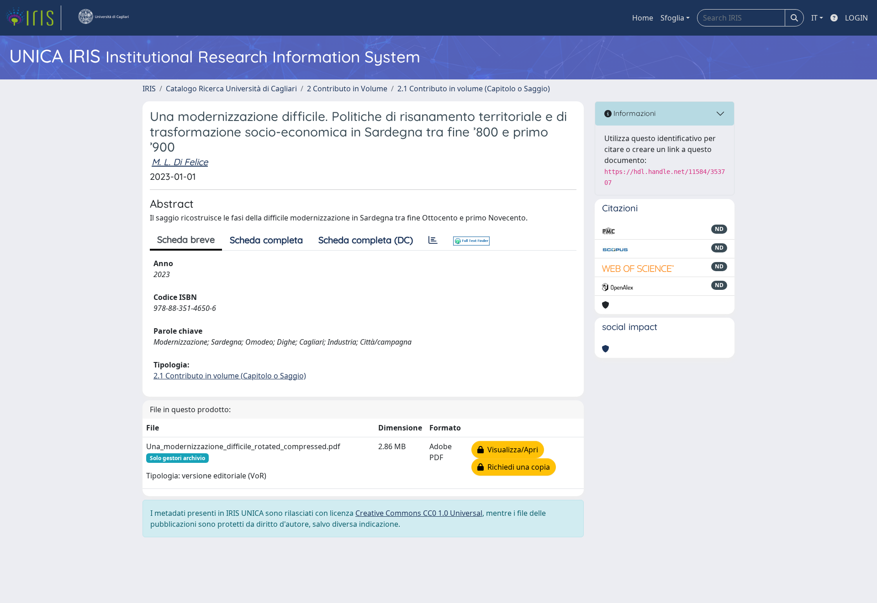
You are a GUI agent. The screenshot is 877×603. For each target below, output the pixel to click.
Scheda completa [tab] (266, 240)
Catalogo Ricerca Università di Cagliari (231, 89)
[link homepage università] (103, 17)
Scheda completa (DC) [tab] (365, 240)
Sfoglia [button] (672, 18)
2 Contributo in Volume (347, 89)
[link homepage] (33, 17)
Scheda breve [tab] (186, 239)
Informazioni (633, 113)
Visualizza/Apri (511, 450)
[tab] (433, 240)
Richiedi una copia (517, 467)
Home (642, 18)
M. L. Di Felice (180, 162)
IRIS (149, 89)
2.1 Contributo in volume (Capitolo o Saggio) (473, 89)
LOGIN (856, 18)
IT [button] (814, 18)
